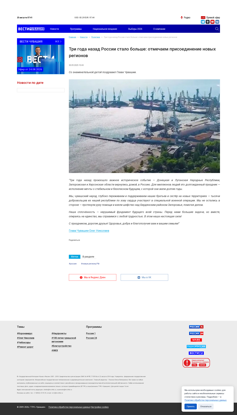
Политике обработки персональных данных (205, 400)
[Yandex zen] (208, 22)
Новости (84, 37)
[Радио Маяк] (196, 340)
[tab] (74, 257)
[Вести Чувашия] (30, 29)
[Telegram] (203, 22)
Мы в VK (146, 277)
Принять (191, 406)
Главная (72, 37)
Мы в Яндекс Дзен (94, 277)
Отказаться (205, 406)
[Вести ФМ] (196, 353)
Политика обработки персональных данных (69, 407)
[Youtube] (212, 22)
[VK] (217, 22)
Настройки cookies (100, 407)
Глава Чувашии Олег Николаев (89, 230)
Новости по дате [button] (30, 83)
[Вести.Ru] (196, 333)
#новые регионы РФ (90, 264)
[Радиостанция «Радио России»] (196, 346)
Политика (95, 37)
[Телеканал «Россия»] (196, 326)
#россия (73, 264)
